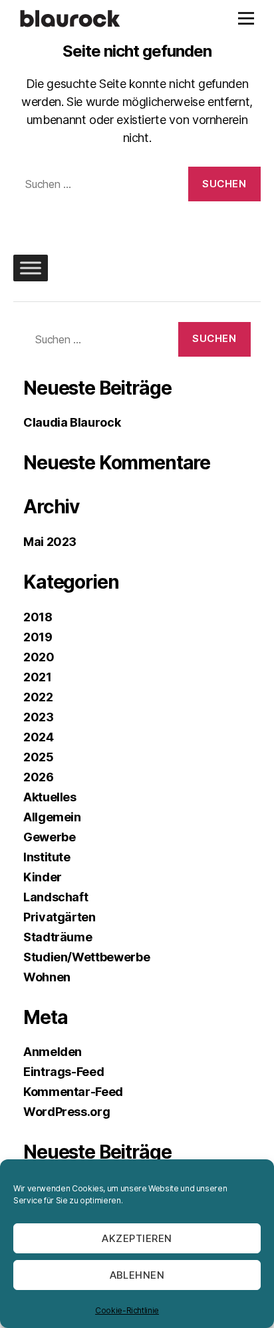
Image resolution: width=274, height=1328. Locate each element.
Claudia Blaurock (71, 422)
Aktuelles (49, 797)
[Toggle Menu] (30, 267)
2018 (38, 617)
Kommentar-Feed (73, 1092)
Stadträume (57, 937)
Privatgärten (59, 917)
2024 (38, 737)
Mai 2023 (49, 542)
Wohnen (46, 977)
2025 (38, 757)
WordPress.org (66, 1112)
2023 (38, 717)
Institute (46, 857)
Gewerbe (49, 837)
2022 (38, 697)
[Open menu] (246, 19)
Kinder (42, 877)
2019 (38, 637)
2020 (39, 657)
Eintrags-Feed (63, 1072)
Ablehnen (137, 1275)
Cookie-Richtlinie (127, 1310)
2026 (38, 777)
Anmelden (52, 1052)
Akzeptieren (137, 1238)
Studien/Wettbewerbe (86, 957)
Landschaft (55, 897)
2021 (37, 677)
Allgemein (52, 817)
